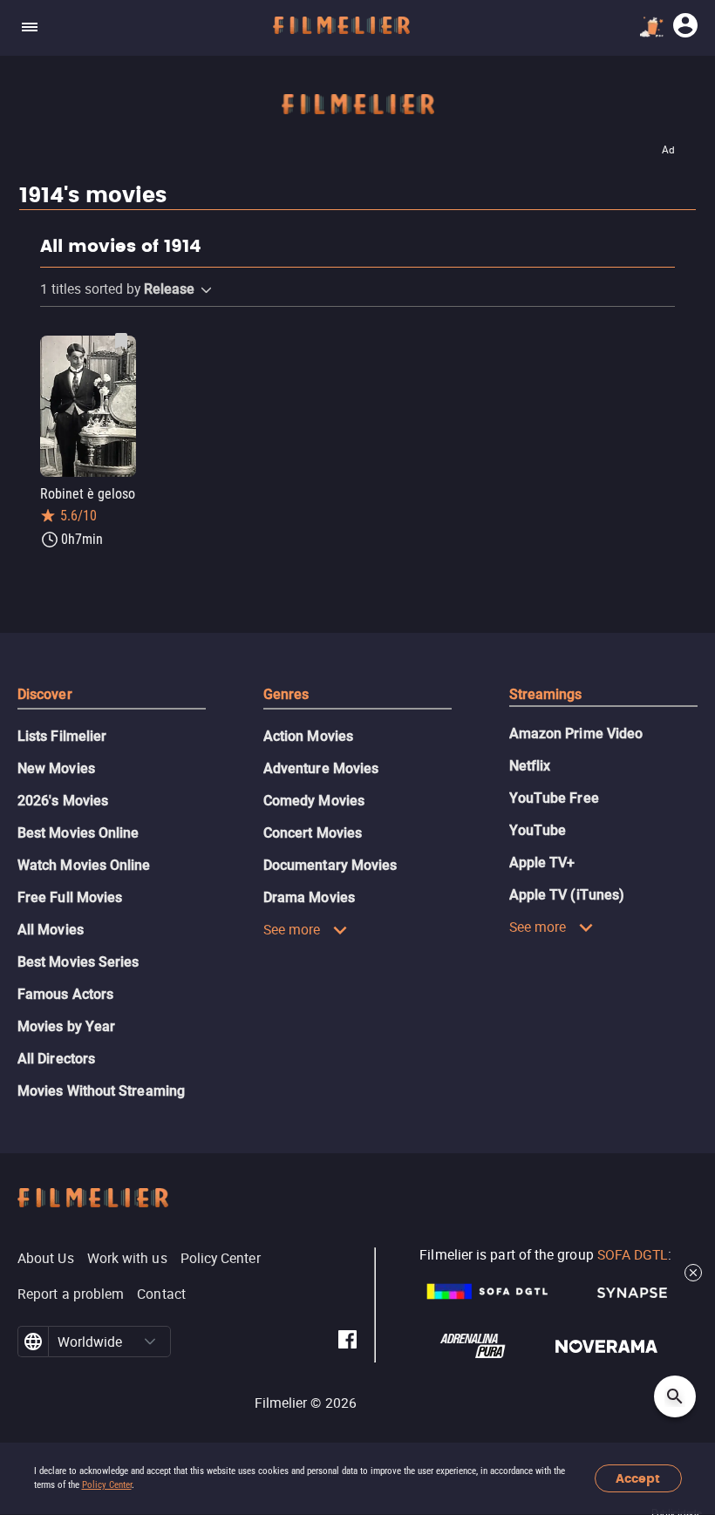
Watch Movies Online (84, 865)
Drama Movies (309, 897)
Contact (161, 1293)
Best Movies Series (78, 962)
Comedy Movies (313, 800)
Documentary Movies (330, 865)
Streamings (545, 694)
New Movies (56, 768)
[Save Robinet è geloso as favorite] (121, 340)
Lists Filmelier (61, 736)
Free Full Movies (69, 897)
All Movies (50, 929)
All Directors (56, 1058)
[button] (206, 290)
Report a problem (70, 1293)
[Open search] (675, 1396)
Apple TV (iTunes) (566, 895)
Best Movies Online (78, 833)
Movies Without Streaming (101, 1091)
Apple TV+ (542, 862)
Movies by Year (66, 1026)
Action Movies (308, 736)
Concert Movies (312, 833)
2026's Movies (62, 800)
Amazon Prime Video (576, 733)
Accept (638, 1479)
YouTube (538, 830)
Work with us (127, 1257)
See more (292, 929)
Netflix (530, 766)
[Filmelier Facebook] (347, 1342)
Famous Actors (65, 994)
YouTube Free (554, 798)
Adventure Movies (320, 768)
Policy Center (107, 1485)
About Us (45, 1257)
